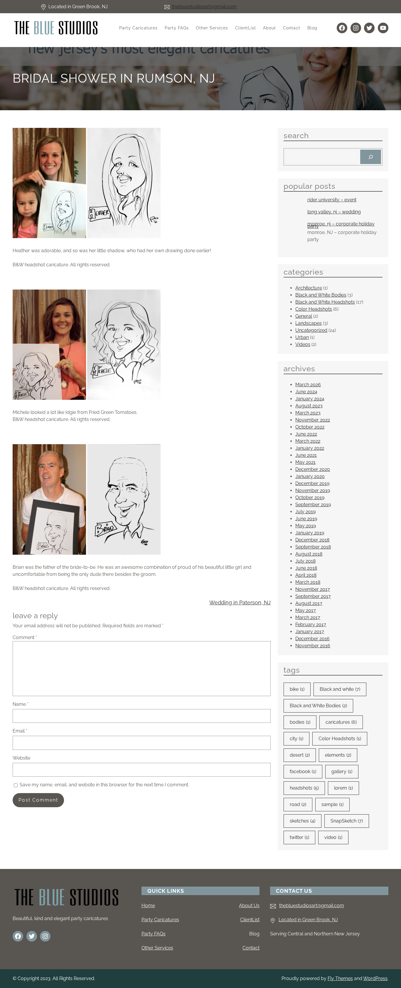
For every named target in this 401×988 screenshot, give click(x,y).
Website (21, 758)
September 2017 (313, 596)
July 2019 (305, 511)
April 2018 (305, 575)
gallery (341, 771)
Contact (251, 948)
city (296, 738)
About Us (249, 905)
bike (297, 689)
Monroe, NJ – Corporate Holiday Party (341, 225)
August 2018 (308, 554)
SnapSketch (347, 821)
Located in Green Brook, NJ (308, 919)
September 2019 (313, 504)
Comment (25, 637)
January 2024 (309, 399)
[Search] (370, 157)
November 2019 (312, 490)
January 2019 (309, 533)
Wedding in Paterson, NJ (240, 602)
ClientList (250, 919)
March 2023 (308, 413)
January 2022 (309, 448)
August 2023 (309, 406)
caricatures (341, 722)
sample (332, 804)
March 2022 (307, 441)
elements (338, 755)
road (298, 804)
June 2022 (306, 434)
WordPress (375, 978)
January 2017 (309, 631)
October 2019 (309, 497)
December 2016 (312, 638)
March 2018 (307, 582)
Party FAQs (153, 934)
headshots (304, 788)
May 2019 (305, 526)
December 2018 (312, 540)
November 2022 (312, 420)
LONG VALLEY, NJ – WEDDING (334, 212)
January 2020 (310, 476)
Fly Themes (340, 978)
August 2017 (308, 603)
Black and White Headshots (325, 302)
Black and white (340, 689)
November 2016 (312, 645)
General (303, 316)
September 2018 (313, 547)
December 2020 (312, 469)
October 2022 (309, 427)
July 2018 (305, 561)
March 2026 (308, 384)
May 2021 (305, 462)
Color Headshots (313, 309)
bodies (300, 722)
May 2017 (305, 610)
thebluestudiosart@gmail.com (204, 6)
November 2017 (312, 589)
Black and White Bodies (320, 295)
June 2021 (306, 455)
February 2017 (310, 624)
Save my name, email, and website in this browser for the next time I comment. (104, 785)
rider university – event (331, 200)
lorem (343, 788)
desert (300, 755)
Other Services (157, 948)
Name (20, 704)
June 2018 (306, 568)
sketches (302, 821)
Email (20, 731)
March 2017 (307, 617)
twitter (299, 837)
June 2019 (306, 518)
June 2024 (306, 391)
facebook (303, 771)
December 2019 (312, 483)
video (333, 837)
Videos (302, 344)
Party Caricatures (160, 919)
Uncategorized (311, 330)
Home (148, 905)
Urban (302, 337)
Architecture (308, 288)
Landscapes (308, 323)
